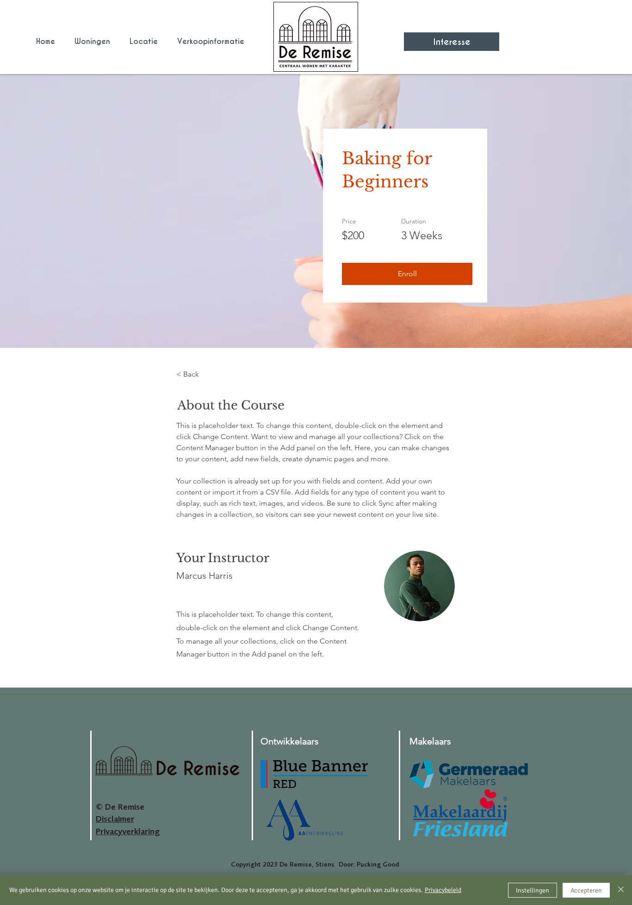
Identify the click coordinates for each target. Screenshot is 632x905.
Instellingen (532, 890)
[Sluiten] (620, 890)
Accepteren (586, 890)
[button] (407, 274)
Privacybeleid (443, 890)
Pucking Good (378, 864)
